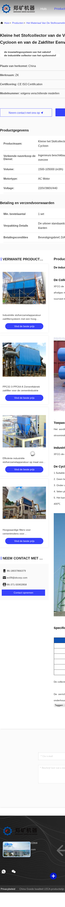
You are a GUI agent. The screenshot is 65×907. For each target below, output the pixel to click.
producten (17, 23)
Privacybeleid (8, 889)
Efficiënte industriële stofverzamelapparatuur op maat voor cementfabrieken (23, 462)
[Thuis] (18, 8)
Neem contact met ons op (25, 112)
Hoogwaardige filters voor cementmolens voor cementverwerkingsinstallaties (19, 533)
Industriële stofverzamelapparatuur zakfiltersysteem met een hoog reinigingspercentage (22, 319)
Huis (43, 8)
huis (6, 23)
